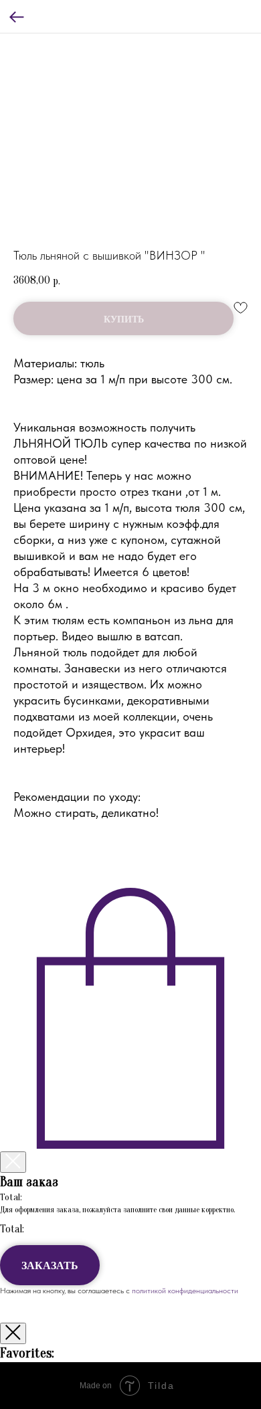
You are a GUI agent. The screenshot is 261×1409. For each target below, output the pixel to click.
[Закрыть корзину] (13, 1162)
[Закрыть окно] (13, 1333)
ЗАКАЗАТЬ (49, 1265)
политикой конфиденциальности (184, 1290)
